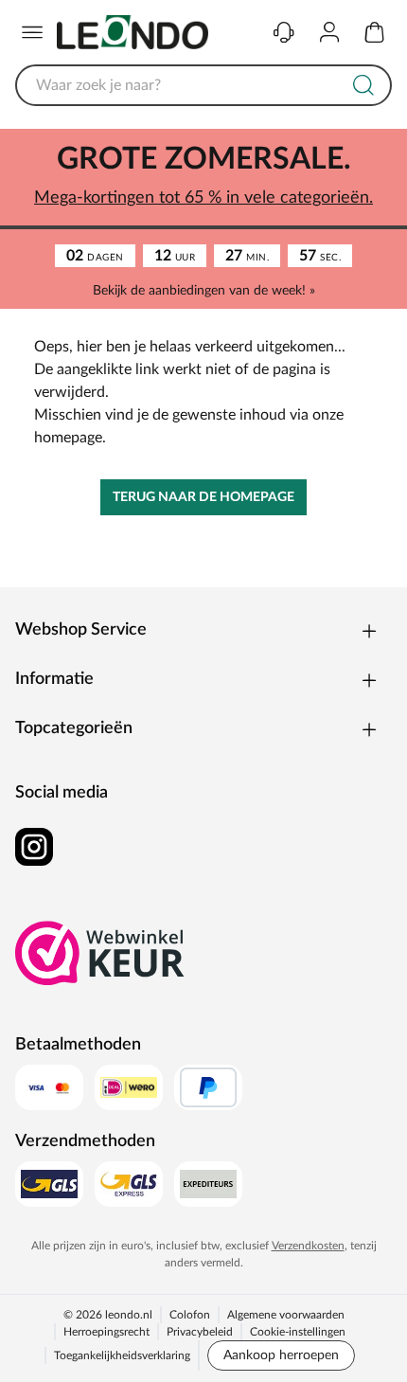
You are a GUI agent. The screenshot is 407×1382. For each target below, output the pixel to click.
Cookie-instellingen (297, 1331)
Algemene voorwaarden (286, 1314)
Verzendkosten (308, 1245)
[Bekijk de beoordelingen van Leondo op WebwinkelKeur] (100, 953)
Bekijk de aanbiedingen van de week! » (204, 290)
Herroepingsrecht (106, 1331)
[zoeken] (363, 85)
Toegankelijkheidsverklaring (122, 1355)
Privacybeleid (200, 1331)
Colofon (189, 1314)
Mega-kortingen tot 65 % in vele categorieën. (203, 197)
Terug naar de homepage (203, 497)
